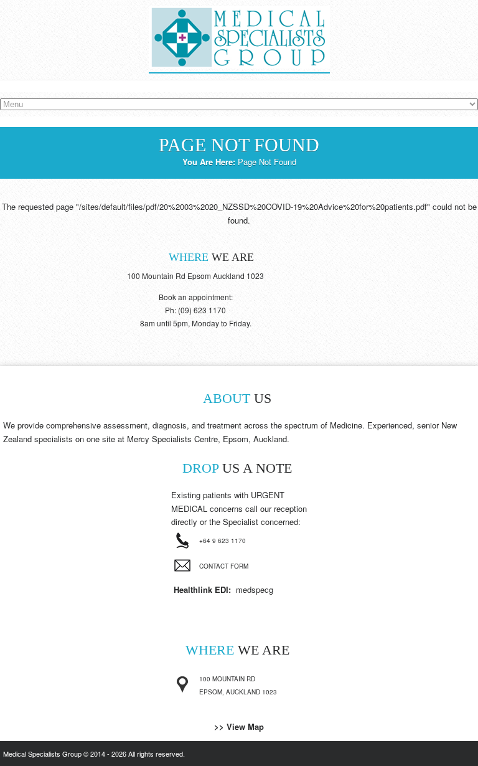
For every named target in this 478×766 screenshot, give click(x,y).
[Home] (239, 66)
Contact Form (223, 566)
